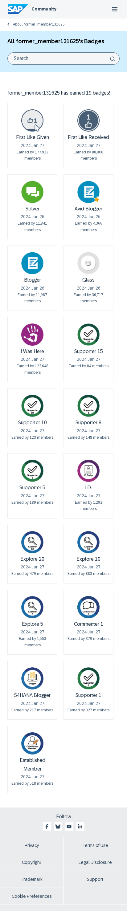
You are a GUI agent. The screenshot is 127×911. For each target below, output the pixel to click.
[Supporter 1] (88, 678)
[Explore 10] (88, 542)
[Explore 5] (32, 607)
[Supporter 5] (32, 471)
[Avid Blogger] (88, 192)
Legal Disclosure (95, 862)
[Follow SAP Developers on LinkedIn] (80, 826)
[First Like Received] (88, 120)
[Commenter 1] (88, 607)
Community (43, 8)
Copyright (31, 862)
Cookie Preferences (32, 896)
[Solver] (32, 192)
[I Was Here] (32, 334)
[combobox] (63, 58)
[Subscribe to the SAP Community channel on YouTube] (69, 826)
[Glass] (88, 263)
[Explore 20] (32, 542)
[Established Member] (32, 743)
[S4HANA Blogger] (32, 678)
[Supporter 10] (32, 406)
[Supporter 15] (88, 334)
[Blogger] (32, 263)
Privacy (32, 845)
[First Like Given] (32, 120)
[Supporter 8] (88, 406)
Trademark (32, 879)
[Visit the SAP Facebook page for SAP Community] (46, 826)
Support (95, 879)
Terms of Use (95, 845)
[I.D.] (88, 471)
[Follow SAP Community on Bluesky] (57, 826)
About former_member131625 (39, 24)
